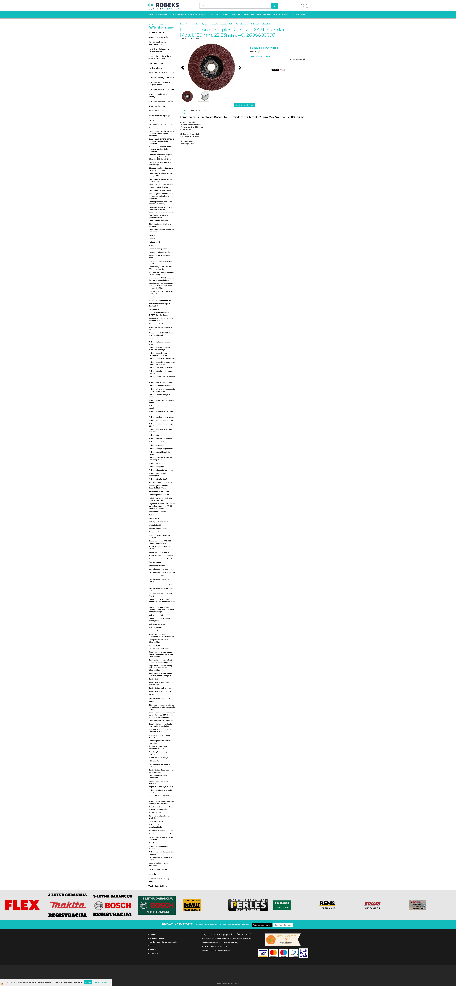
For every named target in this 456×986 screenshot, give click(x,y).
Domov (182, 24)
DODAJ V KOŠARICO (245, 105)
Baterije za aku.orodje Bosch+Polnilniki (158, 43)
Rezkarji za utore (156, 821)
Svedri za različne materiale (161, 559)
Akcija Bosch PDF (156, 32)
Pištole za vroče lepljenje (159, 116)
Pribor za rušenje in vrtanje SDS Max (160, 430)
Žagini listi (153, 679)
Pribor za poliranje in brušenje (161, 417)
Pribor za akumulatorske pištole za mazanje (159, 349)
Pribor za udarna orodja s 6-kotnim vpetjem (161, 459)
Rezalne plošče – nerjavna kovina (160, 753)
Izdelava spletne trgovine (225, 984)
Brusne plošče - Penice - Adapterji (159, 864)
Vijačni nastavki (155, 627)
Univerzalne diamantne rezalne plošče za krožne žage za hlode (162, 601)
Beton (151, 701)
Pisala (151, 338)
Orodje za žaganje (156, 111)
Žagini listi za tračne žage (160, 688)
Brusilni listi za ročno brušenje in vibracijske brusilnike (162, 725)
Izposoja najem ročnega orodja (273, 15)
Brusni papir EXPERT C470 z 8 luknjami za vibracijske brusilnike (161, 141)
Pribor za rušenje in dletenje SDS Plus (161, 425)
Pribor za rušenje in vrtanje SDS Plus (160, 791)
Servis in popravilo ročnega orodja (188, 15)
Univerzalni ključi (156, 615)
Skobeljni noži (155, 525)
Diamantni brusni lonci (158, 221)
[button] (240, 68)
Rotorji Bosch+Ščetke (157, 869)
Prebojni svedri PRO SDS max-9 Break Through (161, 334)
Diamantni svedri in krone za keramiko (161, 225)
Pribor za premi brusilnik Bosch (159, 407)
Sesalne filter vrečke (157, 511)
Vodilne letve (154, 631)
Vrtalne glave (154, 645)
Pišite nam (249, 15)
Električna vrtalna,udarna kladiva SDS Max (159, 50)
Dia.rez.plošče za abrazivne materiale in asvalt (160, 208)
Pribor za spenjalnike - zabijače (158, 847)
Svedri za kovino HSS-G (159, 552)
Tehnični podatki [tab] (198, 111)
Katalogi (214, 15)
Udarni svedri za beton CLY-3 (161, 585)
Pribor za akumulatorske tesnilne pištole (159, 826)
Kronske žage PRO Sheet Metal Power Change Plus (162, 273)
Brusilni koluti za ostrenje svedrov (160, 782)
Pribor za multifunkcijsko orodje (159, 396)
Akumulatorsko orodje (158, 37)
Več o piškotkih (101, 982)
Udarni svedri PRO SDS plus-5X (162, 572)
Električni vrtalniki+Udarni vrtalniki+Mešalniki (159, 57)
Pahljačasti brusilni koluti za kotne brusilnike (161, 319)
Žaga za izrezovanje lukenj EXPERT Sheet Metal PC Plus (161, 661)
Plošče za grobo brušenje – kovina (160, 328)
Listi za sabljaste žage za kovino (159, 736)
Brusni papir (154, 128)
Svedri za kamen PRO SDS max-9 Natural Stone (160, 542)
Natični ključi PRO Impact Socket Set (159, 305)
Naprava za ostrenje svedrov (161, 787)
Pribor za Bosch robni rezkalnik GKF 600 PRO (158, 354)
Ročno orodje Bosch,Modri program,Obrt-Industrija (207, 24)
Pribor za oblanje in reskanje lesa (161, 412)
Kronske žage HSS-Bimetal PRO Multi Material (160, 268)
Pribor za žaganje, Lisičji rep (161, 470)
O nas (225, 15)
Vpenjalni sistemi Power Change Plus (159, 641)
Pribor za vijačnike (157, 463)
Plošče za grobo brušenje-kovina (160, 797)
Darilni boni (299, 15)
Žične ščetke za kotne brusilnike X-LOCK (158, 747)
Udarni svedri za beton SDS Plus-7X (160, 765)
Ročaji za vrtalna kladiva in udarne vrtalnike (160, 499)
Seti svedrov (154, 518)
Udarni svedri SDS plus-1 (159, 698)
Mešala (152, 297)
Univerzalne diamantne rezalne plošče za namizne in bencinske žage (161, 609)
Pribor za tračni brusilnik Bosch (159, 453)
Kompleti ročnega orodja (159, 252)
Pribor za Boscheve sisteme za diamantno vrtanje (162, 363)
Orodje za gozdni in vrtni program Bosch (159, 83)
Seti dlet (152, 515)
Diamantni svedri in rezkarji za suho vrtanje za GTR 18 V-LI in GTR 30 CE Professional (162, 715)
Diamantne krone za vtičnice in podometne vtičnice (161, 186)
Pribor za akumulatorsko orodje (159, 343)
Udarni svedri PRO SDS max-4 (161, 569)
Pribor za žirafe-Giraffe (159, 479)
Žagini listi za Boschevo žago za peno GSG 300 (161, 771)
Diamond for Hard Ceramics (161, 720)
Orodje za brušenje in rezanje (161, 73)
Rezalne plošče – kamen (159, 491)
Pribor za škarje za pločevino (161, 449)
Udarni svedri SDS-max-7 (160, 576)
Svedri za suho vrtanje (158, 758)
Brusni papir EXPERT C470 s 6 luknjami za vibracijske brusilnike (161, 133)
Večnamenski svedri (157, 624)
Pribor (151, 120)
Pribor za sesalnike (157, 442)
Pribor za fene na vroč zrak (160, 382)
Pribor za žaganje (156, 466)
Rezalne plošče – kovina (159, 495)
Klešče (151, 245)
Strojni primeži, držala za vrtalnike (159, 536)
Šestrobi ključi (155, 562)
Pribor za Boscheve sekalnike (161, 359)
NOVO (151, 695)
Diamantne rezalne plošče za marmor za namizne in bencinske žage (161, 215)
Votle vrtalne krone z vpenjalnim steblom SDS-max (161, 635)
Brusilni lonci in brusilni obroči (162, 834)
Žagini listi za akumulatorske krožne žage (161, 683)
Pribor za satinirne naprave (160, 438)
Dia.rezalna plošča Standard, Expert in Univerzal (161, 169)
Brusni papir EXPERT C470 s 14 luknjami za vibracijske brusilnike (161, 149)
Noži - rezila (154, 309)
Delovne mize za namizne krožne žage (160, 163)
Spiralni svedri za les (158, 528)
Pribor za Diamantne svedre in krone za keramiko (162, 378)
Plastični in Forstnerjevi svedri (162, 324)
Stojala (152, 843)
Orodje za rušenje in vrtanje (160, 101)
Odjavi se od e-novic (283, 925)
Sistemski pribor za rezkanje (161, 830)
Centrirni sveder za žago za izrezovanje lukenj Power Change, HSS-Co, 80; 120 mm (161, 157)
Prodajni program (157, 15)
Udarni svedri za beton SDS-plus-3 (161, 589)
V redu (88, 982)
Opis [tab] (184, 111)
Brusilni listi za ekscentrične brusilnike (161, 838)
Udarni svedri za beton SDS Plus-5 (160, 595)
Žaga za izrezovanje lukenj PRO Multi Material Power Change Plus (160, 668)
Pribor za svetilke (156, 445)
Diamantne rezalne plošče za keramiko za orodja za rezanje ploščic (162, 707)
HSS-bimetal (154, 761)
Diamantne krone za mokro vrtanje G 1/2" (160, 175)
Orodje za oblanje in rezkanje (161, 89)
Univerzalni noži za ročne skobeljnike (159, 619)
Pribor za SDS (155, 435)
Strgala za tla (154, 532)
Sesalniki (152, 874)
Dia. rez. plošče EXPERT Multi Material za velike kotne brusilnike (161, 196)
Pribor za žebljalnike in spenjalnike (158, 474)
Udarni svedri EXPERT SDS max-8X (160, 580)
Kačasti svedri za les (157, 242)
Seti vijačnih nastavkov (158, 522)
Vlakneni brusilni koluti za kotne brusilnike (160, 731)
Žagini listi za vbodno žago (160, 691)
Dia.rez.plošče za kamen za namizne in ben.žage (160, 203)
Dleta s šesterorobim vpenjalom (158, 777)
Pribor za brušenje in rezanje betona (161, 372)
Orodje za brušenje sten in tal (161, 78)
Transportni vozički (157, 566)
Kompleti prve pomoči (158, 249)
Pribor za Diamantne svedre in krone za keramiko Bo (162, 802)
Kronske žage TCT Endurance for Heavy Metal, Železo (161, 279)
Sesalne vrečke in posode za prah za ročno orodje (161, 808)
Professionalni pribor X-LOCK (161, 482)
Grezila (152, 235)
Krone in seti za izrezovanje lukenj (160, 262)
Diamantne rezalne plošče (160, 190)
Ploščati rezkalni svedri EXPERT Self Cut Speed (159, 314)
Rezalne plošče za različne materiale (160, 742)
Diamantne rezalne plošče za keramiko (161, 231)
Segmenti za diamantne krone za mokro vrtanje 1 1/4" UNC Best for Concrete (162, 506)
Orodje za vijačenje (156, 106)
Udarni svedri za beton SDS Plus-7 (160, 859)
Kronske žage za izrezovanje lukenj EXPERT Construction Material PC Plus (161, 286)
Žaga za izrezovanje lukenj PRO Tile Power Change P (160, 674)
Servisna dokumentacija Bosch (159, 880)
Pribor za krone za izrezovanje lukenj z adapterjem (162, 390)
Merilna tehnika (155, 68)
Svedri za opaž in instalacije (161, 555)
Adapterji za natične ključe (160, 124)
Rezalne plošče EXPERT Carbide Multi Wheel (159, 487)
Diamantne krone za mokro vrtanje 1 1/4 (160, 180)
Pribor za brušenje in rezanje (161, 368)
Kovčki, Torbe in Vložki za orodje (159, 257)
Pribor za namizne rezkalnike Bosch (161, 401)
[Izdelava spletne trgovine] (237, 984)
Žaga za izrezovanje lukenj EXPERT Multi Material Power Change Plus (161, 654)
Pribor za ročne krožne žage (161, 420)
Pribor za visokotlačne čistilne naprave (161, 853)
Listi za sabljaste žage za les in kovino (161, 292)
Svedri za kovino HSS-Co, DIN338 (159, 548)
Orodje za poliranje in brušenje (157, 95)
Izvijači (152, 238)
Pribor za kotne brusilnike (160, 386)
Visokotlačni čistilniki (157, 886)
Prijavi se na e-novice (261, 925)
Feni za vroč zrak (155, 63)
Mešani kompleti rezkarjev (160, 300)
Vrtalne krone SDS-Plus (159, 649)
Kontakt (236, 15)
